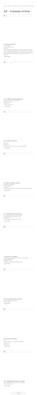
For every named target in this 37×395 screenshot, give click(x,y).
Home (5, 6)
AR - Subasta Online (25, 6)
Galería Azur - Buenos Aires (13, 6)
